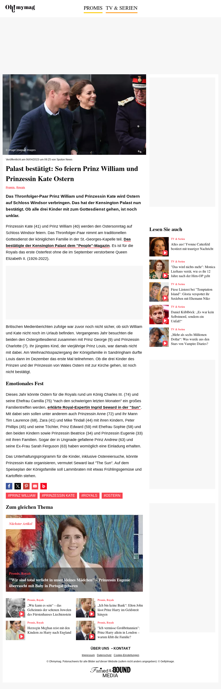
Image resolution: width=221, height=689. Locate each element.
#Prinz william (21, 495)
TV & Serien (121, 7)
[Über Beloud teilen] (43, 486)
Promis (93, 7)
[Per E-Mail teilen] (35, 486)
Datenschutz (104, 655)
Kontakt (122, 648)
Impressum (88, 655)
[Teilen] (26, 486)
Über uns (100, 648)
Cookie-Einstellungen (126, 655)
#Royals (89, 495)
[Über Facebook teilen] (9, 486)
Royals (20, 187)
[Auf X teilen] (17, 486)
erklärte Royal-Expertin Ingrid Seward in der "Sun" (94, 407)
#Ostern (112, 495)
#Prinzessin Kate (58, 495)
